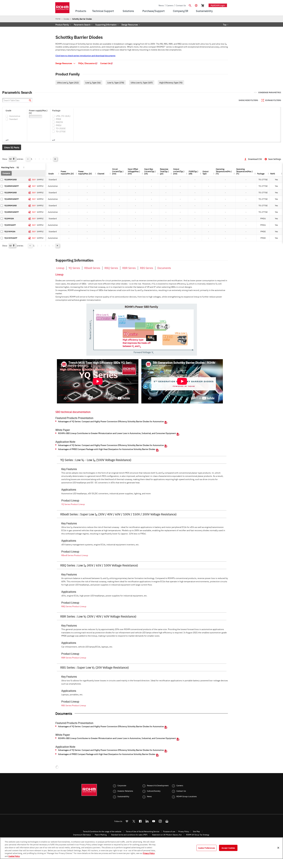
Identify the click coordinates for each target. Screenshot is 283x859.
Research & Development (158, 785)
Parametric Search (82, 24)
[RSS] (127, 821)
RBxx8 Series (92, 268)
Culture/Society (153, 790)
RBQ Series (111, 268)
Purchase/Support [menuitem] (153, 11)
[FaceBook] (140, 821)
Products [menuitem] (80, 11)
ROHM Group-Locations (186, 796)
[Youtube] (154, 821)
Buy (34, 179)
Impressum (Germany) (82, 834)
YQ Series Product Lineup (73, 504)
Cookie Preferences (206, 847)
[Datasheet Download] (29, 179)
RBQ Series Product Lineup (73, 606)
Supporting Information (106, 24)
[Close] (278, 848)
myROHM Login (218, 5)
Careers (169, 5)
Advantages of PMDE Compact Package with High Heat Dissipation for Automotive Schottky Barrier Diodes (106, 449)
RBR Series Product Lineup (73, 657)
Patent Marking (101, 834)
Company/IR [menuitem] (180, 11)
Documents (164, 268)
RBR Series (129, 268)
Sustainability (123, 796)
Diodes (66, 19)
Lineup (60, 268)
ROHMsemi (134, 821)
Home (57, 18)
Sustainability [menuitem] (204, 11)
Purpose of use (169, 831)
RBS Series (146, 268)
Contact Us (181, 5)
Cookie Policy (14, 856)
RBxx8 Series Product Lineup (74, 555)
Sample (40, 179)
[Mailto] (167, 821)
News (161, 5)
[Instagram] (160, 821)
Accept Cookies (228, 847)
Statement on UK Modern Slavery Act (167, 834)
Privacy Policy (183, 831)
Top (224, 24)
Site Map (196, 831)
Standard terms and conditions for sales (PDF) (129, 834)
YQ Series (74, 268)
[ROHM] (62, 8)
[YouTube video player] (97, 381)
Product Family (62, 24)
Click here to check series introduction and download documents (85, 55)
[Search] (190, 5)
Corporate (121, 785)
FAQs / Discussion (86, 63)
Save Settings (274, 159)
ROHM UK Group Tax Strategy (197, 834)
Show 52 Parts (11, 147)
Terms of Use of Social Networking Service (142, 831)
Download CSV (255, 159)
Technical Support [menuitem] (103, 11)
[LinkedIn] (147, 821)
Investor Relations (125, 790)
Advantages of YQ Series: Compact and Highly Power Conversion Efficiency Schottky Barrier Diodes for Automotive (111, 421)
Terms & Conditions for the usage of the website (102, 831)
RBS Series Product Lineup (73, 705)
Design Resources (129, 24)
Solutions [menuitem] (128, 11)
